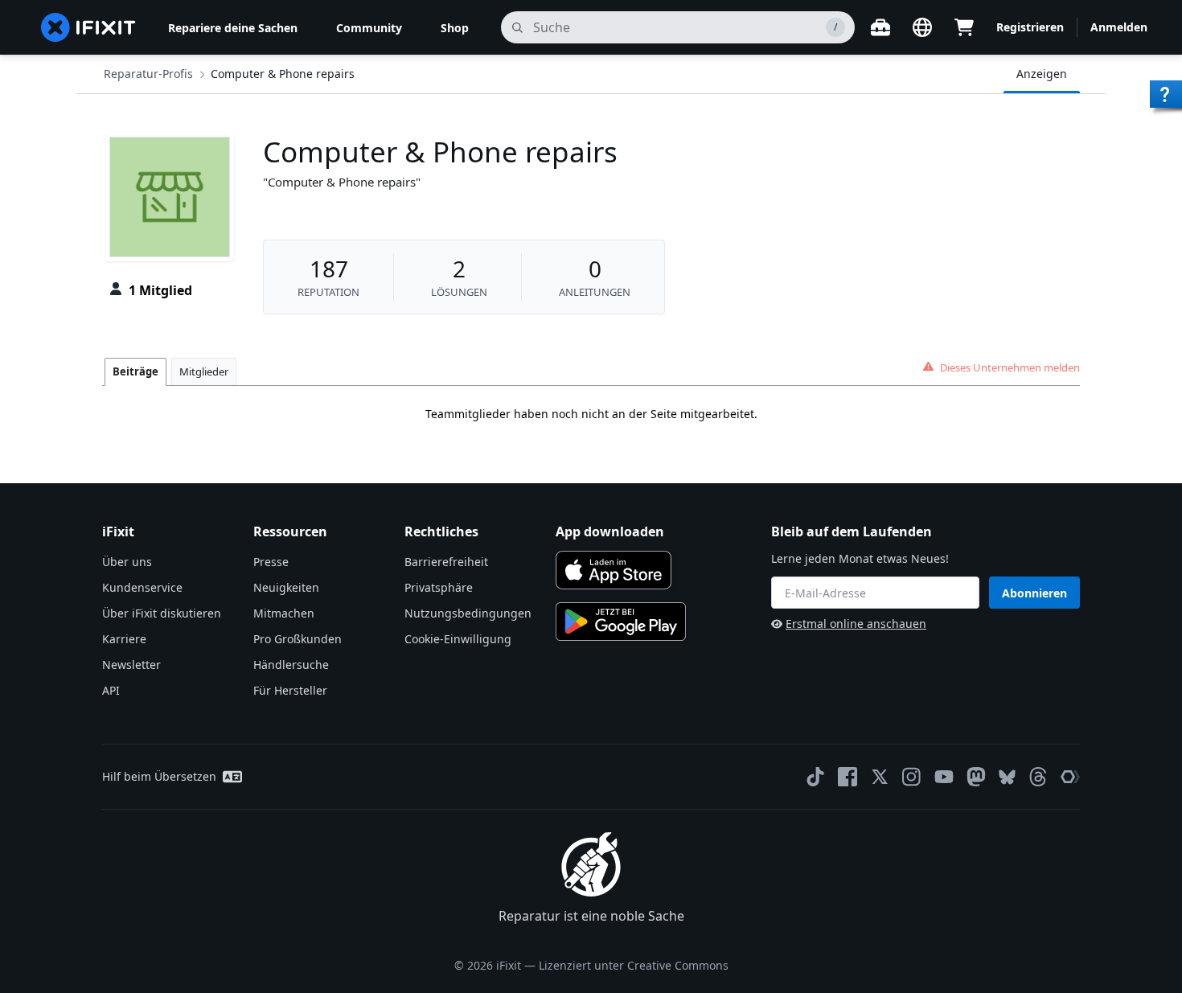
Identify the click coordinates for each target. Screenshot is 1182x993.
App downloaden (610, 531)
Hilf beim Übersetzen (159, 776)
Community (369, 27)
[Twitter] (879, 776)
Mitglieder (203, 371)
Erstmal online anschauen (856, 623)
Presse (271, 561)
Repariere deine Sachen (233, 27)
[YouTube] (944, 776)
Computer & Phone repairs (283, 73)
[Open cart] (964, 27)
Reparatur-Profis (148, 73)
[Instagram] (911, 776)
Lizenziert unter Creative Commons (633, 965)
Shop (455, 27)
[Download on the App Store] (613, 570)
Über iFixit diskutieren (161, 613)
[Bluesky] (1007, 777)
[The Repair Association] (1070, 776)
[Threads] (1038, 776)
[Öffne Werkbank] (880, 27)
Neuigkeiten (286, 587)
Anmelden (1118, 27)
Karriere (124, 638)
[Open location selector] (922, 27)
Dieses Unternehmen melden (1010, 367)
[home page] (88, 27)
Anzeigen (1041, 73)
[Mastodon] (976, 776)
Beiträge (135, 371)
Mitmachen (283, 613)
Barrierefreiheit (446, 561)
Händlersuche (291, 664)
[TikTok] (815, 776)
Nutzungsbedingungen (467, 613)
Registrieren (1030, 27)
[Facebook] (847, 776)
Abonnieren (1034, 593)
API (111, 690)
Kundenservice (142, 587)
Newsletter (131, 664)
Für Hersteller (290, 690)
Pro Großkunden (297, 638)
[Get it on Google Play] (621, 621)
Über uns (127, 561)
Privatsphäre (438, 587)
